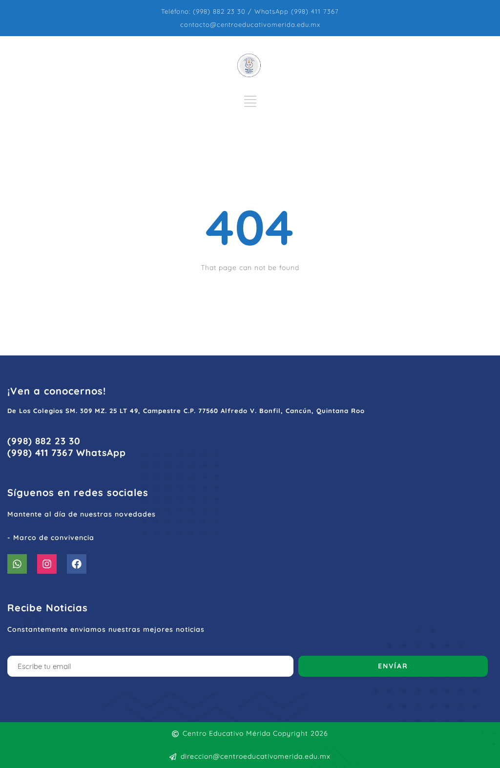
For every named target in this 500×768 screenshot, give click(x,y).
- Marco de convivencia (50, 537)
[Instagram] (47, 564)
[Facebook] (76, 564)
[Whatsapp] (17, 564)
